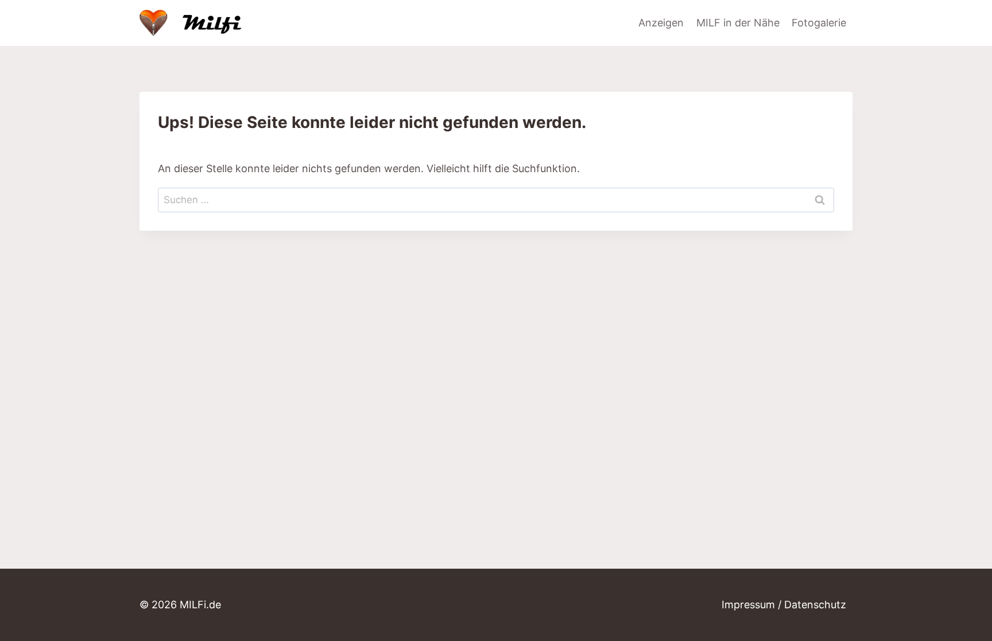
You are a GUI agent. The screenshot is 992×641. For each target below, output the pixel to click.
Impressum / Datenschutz (784, 605)
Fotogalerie (819, 23)
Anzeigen (661, 23)
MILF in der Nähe (738, 23)
